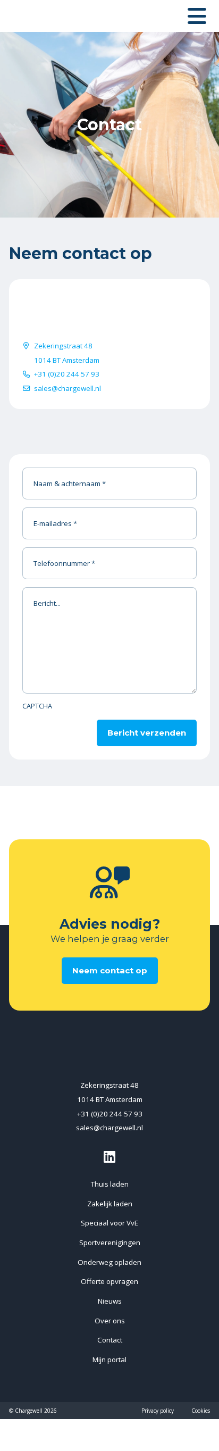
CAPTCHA (37, 706)
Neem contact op (109, 970)
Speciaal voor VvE (109, 1223)
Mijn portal (109, 1359)
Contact (109, 1340)
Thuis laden (110, 1184)
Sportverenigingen (109, 1242)
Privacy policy (157, 1410)
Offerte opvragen (109, 1281)
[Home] (57, 16)
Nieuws (110, 1301)
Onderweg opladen (109, 1262)
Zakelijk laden (109, 1203)
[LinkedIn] (109, 1156)
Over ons (110, 1320)
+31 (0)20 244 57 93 (66, 374)
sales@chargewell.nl (67, 388)
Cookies (200, 1410)
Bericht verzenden (146, 733)
